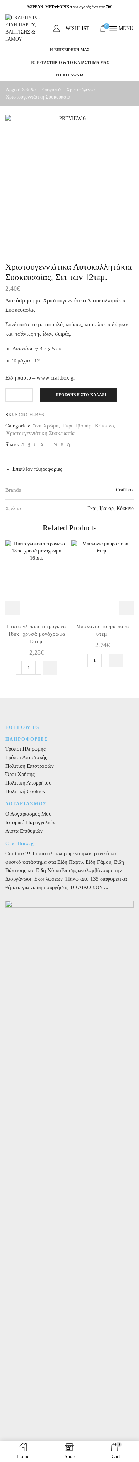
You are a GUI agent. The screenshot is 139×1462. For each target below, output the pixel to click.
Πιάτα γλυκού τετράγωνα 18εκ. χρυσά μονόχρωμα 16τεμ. (36, 634)
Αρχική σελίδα (21, 89)
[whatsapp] (62, 444)
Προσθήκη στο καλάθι (81, 394)
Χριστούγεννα (80, 89)
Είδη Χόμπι (48, 870)
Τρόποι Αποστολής (26, 757)
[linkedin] (55, 444)
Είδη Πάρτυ (70, 862)
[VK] (35, 444)
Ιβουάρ (83, 426)
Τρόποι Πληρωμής (25, 749)
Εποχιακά (51, 89)
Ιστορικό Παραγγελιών (30, 822)
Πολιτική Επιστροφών (29, 766)
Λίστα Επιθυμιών (24, 831)
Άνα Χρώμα (46, 426)
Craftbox (125, 489)
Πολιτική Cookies (25, 791)
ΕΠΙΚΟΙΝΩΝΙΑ (70, 75)
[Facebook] (29, 444)
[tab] (37, 469)
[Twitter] (22, 444)
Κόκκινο (104, 426)
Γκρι (67, 426)
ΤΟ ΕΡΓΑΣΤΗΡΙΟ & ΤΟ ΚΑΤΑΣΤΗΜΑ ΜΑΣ (69, 62)
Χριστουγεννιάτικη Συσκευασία (38, 97)
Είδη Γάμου (97, 862)
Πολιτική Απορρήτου (28, 783)
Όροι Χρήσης (20, 774)
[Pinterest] (41, 444)
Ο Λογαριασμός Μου (28, 814)
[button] (50, 668)
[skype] (67, 444)
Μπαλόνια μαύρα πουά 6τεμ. (102, 630)
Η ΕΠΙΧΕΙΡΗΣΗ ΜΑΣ (69, 49)
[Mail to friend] (48, 444)
